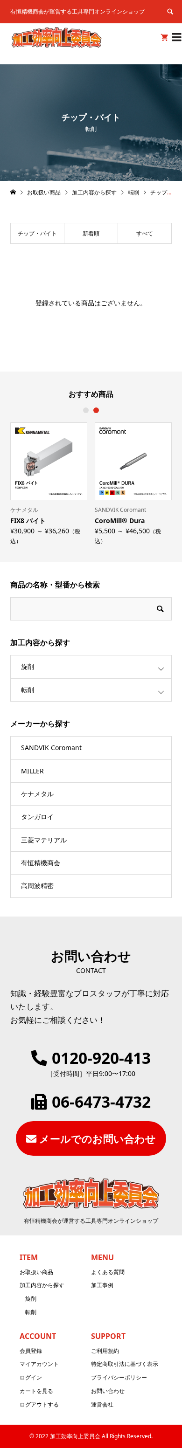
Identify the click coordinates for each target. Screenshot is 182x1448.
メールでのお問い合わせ (97, 1138)
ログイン (31, 1377)
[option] (48, 483)
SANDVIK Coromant (51, 747)
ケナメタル (37, 793)
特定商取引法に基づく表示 (124, 1364)
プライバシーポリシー (119, 1377)
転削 (27, 689)
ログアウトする (39, 1404)
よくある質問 (108, 1272)
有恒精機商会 (40, 862)
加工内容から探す (42, 1285)
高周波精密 (37, 885)
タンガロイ (37, 816)
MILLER (32, 770)
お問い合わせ (108, 1391)
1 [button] (86, 410)
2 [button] (96, 410)
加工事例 (102, 1285)
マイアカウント (39, 1364)
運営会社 (102, 1404)
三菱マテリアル (44, 839)
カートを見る (36, 1391)
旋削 (27, 666)
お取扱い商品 (36, 1272)
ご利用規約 (105, 1351)
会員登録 (31, 1351)
